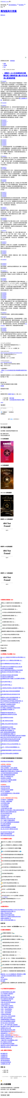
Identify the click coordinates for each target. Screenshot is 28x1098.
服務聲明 (16, 1078)
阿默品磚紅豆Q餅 (5, 815)
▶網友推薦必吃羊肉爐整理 (7, 706)
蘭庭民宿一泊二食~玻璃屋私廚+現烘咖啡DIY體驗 (13, 974)
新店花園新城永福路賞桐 (7, 998)
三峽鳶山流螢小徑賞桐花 (7, 1005)
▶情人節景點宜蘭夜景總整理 (8, 732)
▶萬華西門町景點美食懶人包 (8, 712)
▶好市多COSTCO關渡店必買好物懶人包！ (11, 660)
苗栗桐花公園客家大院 (6, 1038)
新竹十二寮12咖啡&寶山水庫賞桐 (9, 1024)
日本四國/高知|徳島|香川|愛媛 (16, 399)
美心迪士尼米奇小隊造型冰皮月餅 (9, 829)
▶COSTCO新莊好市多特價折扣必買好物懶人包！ (13, 657)
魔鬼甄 (2, 385)
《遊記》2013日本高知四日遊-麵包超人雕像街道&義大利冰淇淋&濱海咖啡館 (15, 75)
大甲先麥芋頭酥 (5, 806)
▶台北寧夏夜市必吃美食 (7, 717)
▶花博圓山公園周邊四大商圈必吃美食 (10, 707)
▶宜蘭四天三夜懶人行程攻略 (8, 728)
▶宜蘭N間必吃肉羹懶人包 (7, 730)
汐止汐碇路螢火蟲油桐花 (7, 993)
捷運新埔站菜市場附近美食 (7, 915)
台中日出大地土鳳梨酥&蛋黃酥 (8, 780)
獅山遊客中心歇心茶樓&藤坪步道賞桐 (10, 1026)
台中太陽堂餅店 (5, 805)
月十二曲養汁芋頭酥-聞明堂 (8, 820)
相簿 (4, 63)
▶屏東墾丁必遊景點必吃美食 (8, 704)
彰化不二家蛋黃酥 (5, 791)
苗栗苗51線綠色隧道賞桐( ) (11, 1036)
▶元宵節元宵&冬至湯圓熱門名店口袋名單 (11, 666)
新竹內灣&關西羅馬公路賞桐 (8, 1021)
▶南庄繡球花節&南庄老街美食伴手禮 (10, 694)
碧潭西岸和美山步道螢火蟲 (7, 997)
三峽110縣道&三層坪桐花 (7, 1007)
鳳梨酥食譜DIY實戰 (6, 781)
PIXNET (6, 1076)
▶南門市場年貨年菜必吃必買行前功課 (10, 739)
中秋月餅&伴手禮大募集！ (7, 761)
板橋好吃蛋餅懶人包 (6, 918)
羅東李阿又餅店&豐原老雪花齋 (8, 811)
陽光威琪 (3, 981)
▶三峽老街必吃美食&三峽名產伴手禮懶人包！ (12, 688)
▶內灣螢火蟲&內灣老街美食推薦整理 (10, 691)
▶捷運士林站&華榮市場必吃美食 (9, 723)
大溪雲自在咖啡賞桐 (6, 1014)
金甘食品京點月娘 (5, 786)
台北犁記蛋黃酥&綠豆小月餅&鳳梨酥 (10, 793)
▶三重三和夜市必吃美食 (7, 720)
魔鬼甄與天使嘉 (9, 11)
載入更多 (3, 405)
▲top (2, 402)
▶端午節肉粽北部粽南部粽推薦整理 (10, 740)
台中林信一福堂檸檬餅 (6, 801)
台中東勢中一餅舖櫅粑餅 (7, 799)
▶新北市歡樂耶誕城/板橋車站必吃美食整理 (12, 670)
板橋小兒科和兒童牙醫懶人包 (8, 920)
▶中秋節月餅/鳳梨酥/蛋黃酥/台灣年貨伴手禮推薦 (13, 735)
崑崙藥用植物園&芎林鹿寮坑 (8, 1019)
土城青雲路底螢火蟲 (6, 1000)
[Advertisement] (13, 27)
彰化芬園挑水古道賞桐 (6, 1042)
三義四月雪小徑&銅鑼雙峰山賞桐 (9, 1040)
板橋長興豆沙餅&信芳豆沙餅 (8, 818)
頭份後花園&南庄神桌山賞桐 (8, 1029)
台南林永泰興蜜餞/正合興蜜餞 (8, 827)
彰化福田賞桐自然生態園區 (7, 1043)
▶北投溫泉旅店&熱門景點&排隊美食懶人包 (12, 701)
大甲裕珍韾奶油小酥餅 (6, 808)
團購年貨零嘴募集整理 (6, 833)
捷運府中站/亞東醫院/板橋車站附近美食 (11, 916)
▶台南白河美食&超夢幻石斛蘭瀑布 (10, 753)
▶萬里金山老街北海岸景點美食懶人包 (10, 697)
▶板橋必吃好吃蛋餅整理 (7, 668)
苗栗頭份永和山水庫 (6, 1028)
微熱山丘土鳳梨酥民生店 (7, 776)
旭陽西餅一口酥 (5, 817)
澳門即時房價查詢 (5, 1060)
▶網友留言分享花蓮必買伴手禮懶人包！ (11, 672)
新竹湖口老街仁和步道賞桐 (7, 1023)
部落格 (5, 65)
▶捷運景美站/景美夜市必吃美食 (9, 714)
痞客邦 (9, 394)
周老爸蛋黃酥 (4, 795)
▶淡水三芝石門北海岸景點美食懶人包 (10, 702)
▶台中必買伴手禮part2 (6, 684)
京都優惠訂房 (4, 1057)
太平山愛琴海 (4, 979)
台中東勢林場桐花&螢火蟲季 (8, 992)
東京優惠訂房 (4, 1053)
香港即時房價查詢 (5, 1058)
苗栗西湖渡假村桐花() (8, 1031)
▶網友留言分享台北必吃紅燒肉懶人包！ (11, 744)
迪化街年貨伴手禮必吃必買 (7, 832)
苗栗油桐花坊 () (7, 1033)
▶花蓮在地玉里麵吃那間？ (7, 676)
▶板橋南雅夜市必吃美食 (7, 727)
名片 (4, 67)
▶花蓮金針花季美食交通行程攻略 (9, 675)
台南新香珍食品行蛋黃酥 (7, 789)
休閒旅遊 (12, 60)
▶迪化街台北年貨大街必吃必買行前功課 (11, 737)
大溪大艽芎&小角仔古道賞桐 (8, 1016)
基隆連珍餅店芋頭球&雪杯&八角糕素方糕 (11, 771)
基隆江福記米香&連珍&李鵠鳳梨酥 (9, 769)
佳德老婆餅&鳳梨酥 (6, 766)
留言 (13, 394)
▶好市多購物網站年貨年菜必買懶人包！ (11, 663)
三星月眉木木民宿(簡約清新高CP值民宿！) (11, 975)
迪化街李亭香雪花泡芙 (6, 813)
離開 (8, 1095)
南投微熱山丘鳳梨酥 (6, 778)
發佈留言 (3, 413)
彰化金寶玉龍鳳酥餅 (6, 823)
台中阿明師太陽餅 (5, 803)
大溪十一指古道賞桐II (6, 1011)
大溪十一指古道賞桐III (6, 1009)
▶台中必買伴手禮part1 (6, 681)
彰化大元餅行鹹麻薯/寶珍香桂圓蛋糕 (10, 822)
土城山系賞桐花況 (5, 1004)
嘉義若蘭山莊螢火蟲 (6, 1047)
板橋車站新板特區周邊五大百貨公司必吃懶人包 (13, 909)
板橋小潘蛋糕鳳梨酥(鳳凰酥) (8, 774)
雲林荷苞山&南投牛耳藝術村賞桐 (9, 1045)
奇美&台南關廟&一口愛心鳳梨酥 (9, 767)
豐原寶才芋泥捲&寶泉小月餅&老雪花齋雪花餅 (12, 810)
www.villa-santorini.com (6, 362)
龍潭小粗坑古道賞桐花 (6, 1017)
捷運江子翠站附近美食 (6, 913)
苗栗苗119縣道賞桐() (10, 1035)
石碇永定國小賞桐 (5, 995)
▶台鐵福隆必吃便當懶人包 (7, 709)
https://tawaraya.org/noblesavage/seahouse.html (11, 352)
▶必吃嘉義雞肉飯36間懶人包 (8, 734)
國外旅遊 (11, 398)
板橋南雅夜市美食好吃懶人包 (8, 911)
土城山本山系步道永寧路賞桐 (8, 1002)
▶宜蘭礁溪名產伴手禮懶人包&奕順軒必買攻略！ (13, 678)
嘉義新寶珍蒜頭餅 (5, 825)
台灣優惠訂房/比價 (5, 1063)
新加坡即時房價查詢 (6, 1062)
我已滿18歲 (3, 1095)
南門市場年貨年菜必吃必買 (7, 835)
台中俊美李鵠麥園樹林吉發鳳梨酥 (9, 773)
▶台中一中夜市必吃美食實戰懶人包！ (10, 747)
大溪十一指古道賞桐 (6, 1012)
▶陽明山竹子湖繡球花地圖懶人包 (9, 699)
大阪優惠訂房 (4, 1055)
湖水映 (2, 977)
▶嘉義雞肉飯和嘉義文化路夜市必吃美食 (11, 750)
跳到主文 (3, 15)
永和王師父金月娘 (5, 788)
